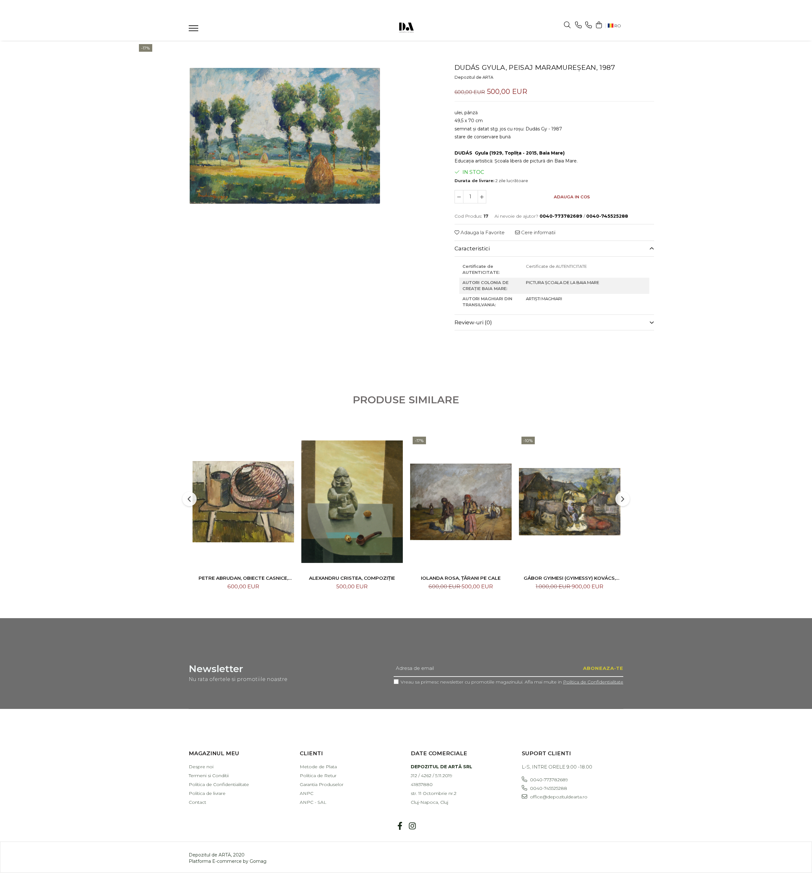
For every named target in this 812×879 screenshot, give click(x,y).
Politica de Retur (318, 775)
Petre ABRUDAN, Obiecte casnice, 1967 (243, 578)
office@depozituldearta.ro (558, 797)
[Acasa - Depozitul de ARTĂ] (406, 27)
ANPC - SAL (313, 802)
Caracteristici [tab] (472, 248)
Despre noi (201, 767)
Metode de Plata (318, 767)
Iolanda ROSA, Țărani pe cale (461, 578)
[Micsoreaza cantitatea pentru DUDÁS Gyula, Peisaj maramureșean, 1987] (459, 196)
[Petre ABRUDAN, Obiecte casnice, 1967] (243, 501)
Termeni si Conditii (209, 775)
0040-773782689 (548, 780)
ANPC (306, 793)
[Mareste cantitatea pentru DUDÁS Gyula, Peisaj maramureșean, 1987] (482, 196)
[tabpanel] (284, 136)
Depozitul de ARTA (474, 77)
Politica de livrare (207, 793)
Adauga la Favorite (482, 232)
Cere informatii (537, 232)
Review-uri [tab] (473, 322)
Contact (197, 802)
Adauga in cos (572, 196)
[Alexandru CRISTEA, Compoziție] (352, 501)
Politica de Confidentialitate (593, 682)
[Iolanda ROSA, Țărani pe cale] (461, 501)
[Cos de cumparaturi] (598, 25)
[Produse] (194, 30)
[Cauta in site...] (567, 25)
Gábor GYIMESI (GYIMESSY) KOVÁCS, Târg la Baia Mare (570, 578)
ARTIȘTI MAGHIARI (544, 298)
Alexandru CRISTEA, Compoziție (352, 578)
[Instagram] (412, 826)
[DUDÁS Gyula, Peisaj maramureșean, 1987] (284, 136)
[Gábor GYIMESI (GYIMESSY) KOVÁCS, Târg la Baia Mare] (569, 501)
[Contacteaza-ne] (578, 25)
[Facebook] (399, 826)
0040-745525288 (548, 788)
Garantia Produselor (322, 784)
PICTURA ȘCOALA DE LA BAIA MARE (562, 282)
